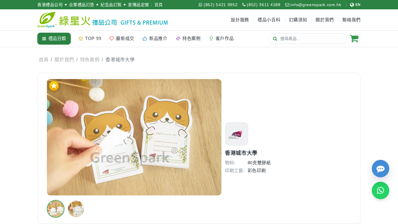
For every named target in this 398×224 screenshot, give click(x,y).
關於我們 (64, 59)
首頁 (158, 5)
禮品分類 (57, 38)
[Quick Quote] (380, 168)
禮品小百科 (269, 19)
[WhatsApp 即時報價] (380, 190)
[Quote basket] (354, 38)
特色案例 (90, 59)
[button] (55, 209)
